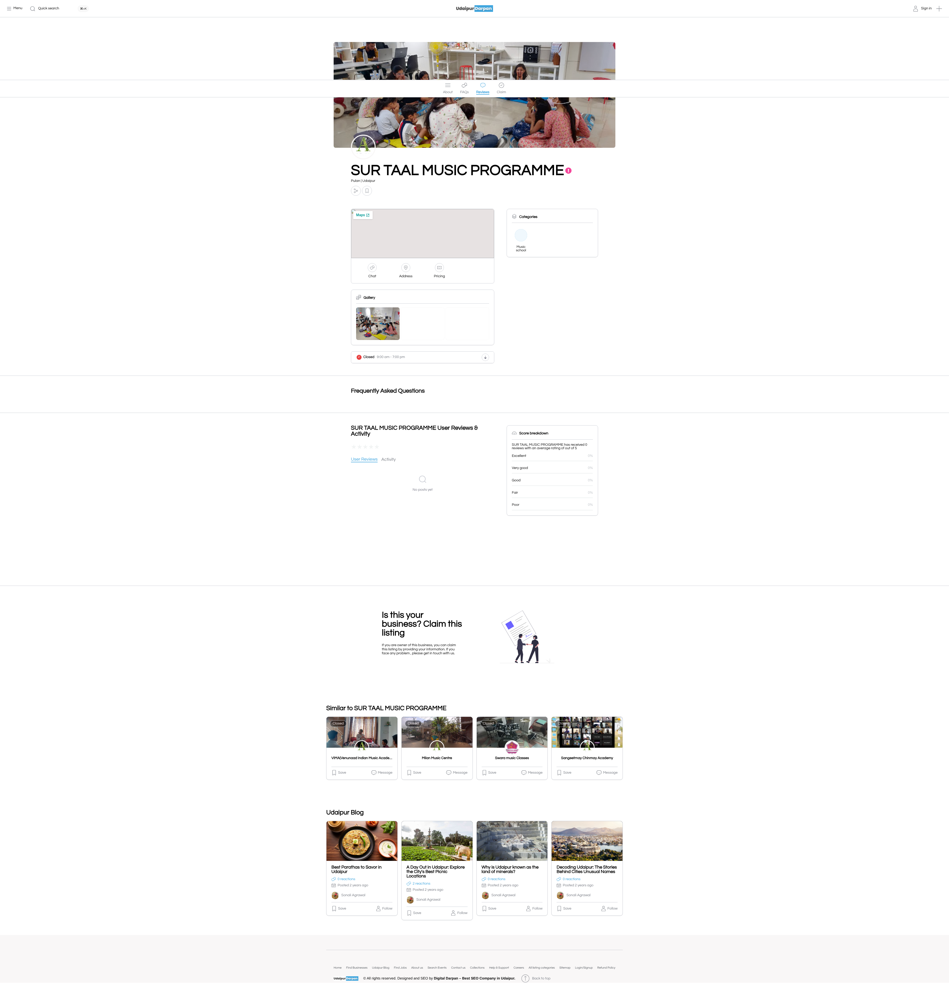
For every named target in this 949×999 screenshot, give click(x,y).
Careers (519, 967)
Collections (477, 967)
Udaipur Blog (380, 967)
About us (417, 967)
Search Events (437, 967)
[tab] (364, 460)
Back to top (541, 978)
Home (338, 967)
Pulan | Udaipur (363, 181)
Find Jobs (400, 967)
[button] (939, 8)
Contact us (458, 967)
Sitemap (564, 967)
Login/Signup (584, 967)
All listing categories (542, 967)
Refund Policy (606, 967)
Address (405, 276)
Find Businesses (356, 967)
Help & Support (499, 967)
